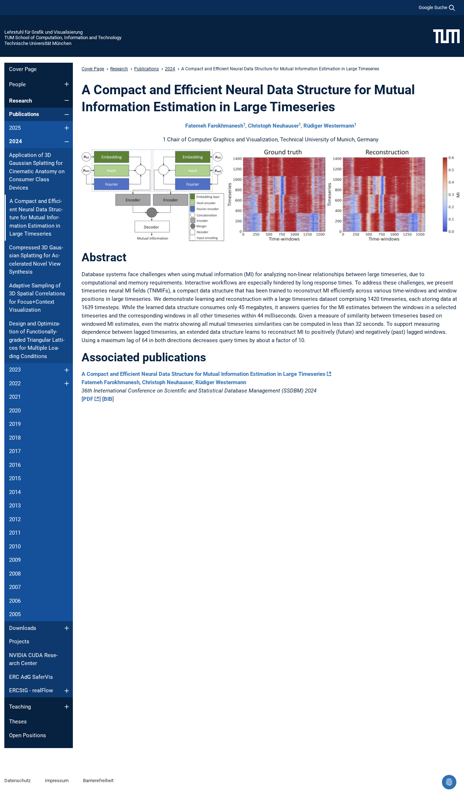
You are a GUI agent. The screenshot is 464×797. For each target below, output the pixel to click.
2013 (15, 505)
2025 (15, 128)
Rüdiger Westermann (328, 126)
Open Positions (27, 735)
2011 (15, 533)
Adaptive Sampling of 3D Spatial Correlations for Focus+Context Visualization (37, 298)
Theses (18, 721)
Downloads (22, 628)
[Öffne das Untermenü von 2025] (66, 128)
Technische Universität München (37, 43)
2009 (15, 560)
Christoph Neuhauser (273, 126)
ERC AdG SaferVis (31, 677)
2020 (15, 410)
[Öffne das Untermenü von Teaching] (66, 706)
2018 (15, 438)
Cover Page (23, 69)
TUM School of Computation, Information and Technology (62, 37)
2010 (15, 546)
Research (20, 100)
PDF (88, 399)
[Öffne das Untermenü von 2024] (66, 141)
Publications (24, 114)
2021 (15, 397)
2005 (15, 614)
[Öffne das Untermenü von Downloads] (66, 628)
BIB (108, 399)
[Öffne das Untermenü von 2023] (66, 370)
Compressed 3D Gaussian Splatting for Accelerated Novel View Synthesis (36, 259)
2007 (15, 587)
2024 (15, 141)
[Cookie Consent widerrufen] (449, 782)
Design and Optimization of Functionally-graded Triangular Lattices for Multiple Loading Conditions (37, 340)
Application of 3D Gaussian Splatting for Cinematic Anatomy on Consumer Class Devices (37, 171)
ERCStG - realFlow (31, 690)
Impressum (57, 780)
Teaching (20, 706)
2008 (15, 573)
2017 (15, 451)
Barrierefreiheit (98, 780)
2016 (15, 465)
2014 (15, 492)
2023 (15, 369)
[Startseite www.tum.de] (446, 36)
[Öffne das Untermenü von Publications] (66, 114)
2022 (15, 383)
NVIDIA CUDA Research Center (33, 659)
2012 (15, 519)
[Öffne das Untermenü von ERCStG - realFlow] (66, 690)
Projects (19, 641)
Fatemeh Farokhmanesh (214, 126)
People (17, 84)
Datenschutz (17, 780)
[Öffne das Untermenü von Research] (66, 100)
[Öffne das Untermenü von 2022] (66, 383)
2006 (15, 601)
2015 (15, 478)
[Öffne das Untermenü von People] (66, 84)
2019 (15, 424)
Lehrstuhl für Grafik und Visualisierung (43, 32)
